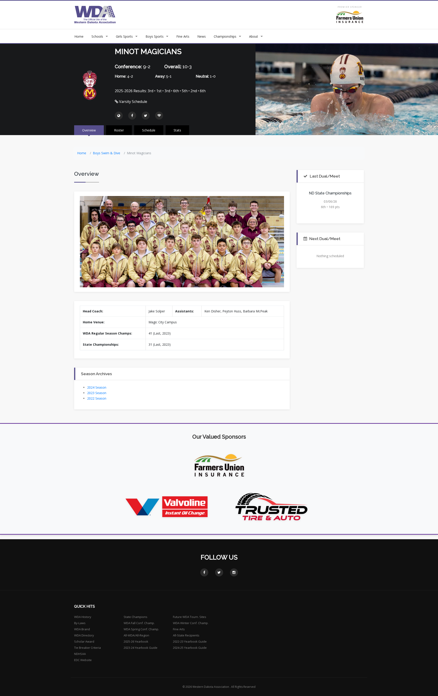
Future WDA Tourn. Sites (189, 617)
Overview (89, 130)
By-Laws (80, 623)
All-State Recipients (186, 635)
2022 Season (96, 398)
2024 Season (96, 387)
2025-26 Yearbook (136, 641)
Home (78, 36)
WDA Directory (84, 635)
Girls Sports (124, 36)
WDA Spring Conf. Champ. (141, 629)
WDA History (82, 617)
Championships (225, 36)
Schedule (148, 130)
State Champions (135, 617)
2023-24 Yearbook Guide (140, 648)
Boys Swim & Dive (106, 153)
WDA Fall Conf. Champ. (139, 623)
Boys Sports (155, 36)
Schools (97, 36)
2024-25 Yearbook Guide (190, 648)
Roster (119, 130)
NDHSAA (80, 654)
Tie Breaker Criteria (87, 648)
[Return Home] (95, 14)
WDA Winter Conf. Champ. (191, 623)
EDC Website (83, 660)
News (201, 36)
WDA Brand (82, 629)
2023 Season (96, 393)
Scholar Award (84, 641)
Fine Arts (182, 36)
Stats (177, 130)
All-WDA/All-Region (136, 635)
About (253, 36)
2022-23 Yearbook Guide (190, 641)
